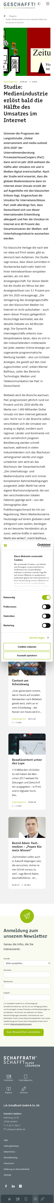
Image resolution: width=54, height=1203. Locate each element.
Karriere (24, 1093)
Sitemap (7, 1174)
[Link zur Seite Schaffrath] (5, 16)
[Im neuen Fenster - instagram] (20, 1186)
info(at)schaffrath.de (16, 1129)
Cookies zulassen (27, 646)
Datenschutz (9, 1151)
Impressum (9, 1163)
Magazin (8, 1093)
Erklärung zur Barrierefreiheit (16, 1169)
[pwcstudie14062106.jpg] (27, 52)
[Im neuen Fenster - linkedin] (13, 1186)
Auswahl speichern (27, 655)
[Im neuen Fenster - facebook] (6, 1186)
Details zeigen (37, 637)
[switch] (46, 606)
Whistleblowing (10, 1157)
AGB (6, 1140)
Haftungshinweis (11, 1146)
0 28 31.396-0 (13, 1125)
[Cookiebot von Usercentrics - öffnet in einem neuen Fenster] (38, 545)
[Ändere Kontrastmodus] (39, 3)
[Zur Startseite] (19, 5)
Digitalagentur (25, 1080)
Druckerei (8, 1080)
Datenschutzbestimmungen (21, 1024)
